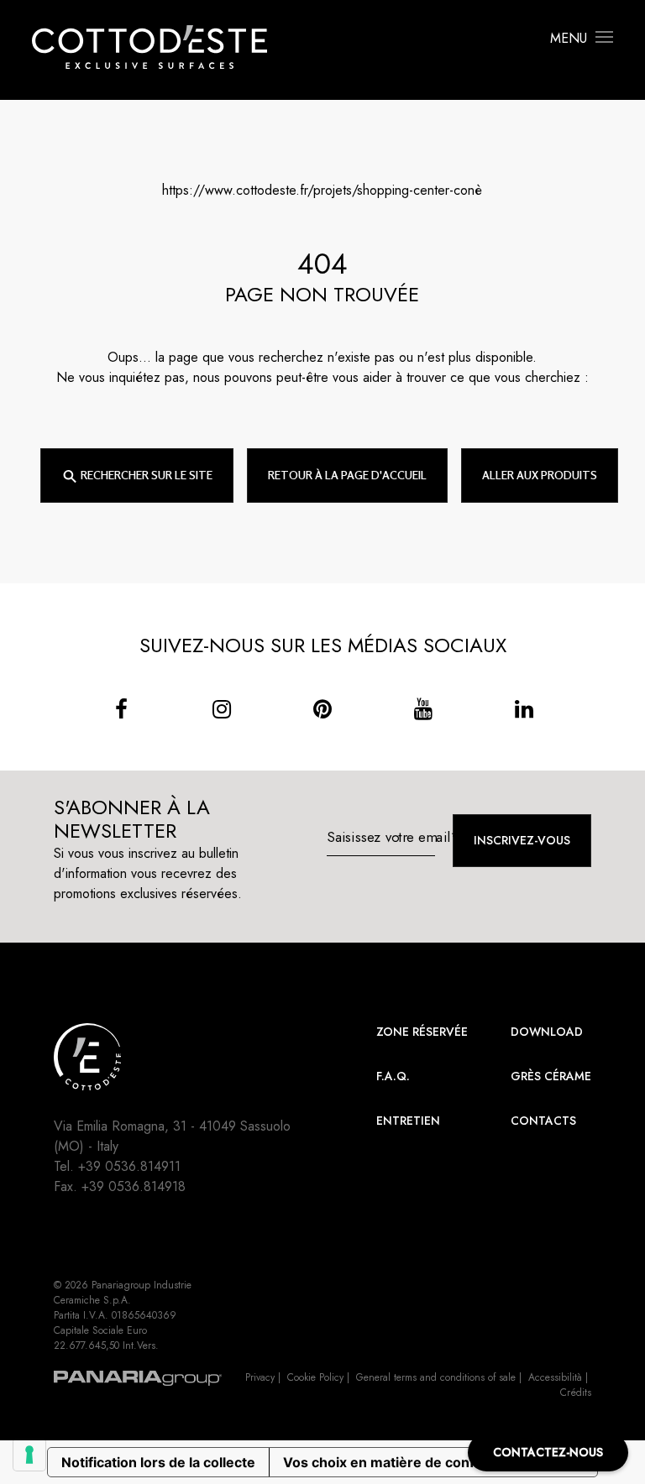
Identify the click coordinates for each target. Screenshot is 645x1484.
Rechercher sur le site (145, 475)
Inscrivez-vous (522, 840)
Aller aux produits (539, 475)
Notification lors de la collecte (158, 1462)
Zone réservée (422, 1031)
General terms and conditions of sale (436, 1377)
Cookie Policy (315, 1377)
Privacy (260, 1377)
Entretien (408, 1120)
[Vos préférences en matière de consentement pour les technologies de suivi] (29, 1455)
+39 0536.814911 (129, 1166)
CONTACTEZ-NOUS (548, 1452)
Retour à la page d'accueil (347, 475)
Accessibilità (555, 1377)
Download (547, 1031)
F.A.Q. (393, 1076)
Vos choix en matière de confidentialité (411, 1462)
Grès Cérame (551, 1076)
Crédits (575, 1392)
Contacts (543, 1120)
